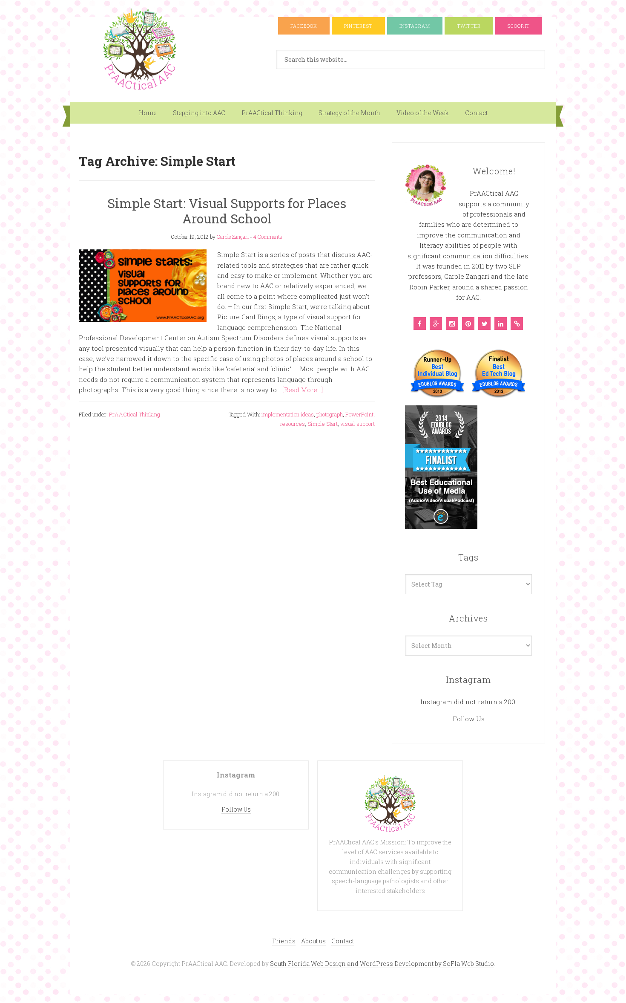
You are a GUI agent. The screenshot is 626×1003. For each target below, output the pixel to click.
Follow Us (469, 718)
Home (148, 113)
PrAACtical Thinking (271, 113)
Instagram (414, 26)
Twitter (469, 26)
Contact (476, 113)
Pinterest (358, 26)
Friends (284, 941)
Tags (468, 557)
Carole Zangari (233, 236)
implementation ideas (287, 414)
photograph (329, 414)
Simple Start (322, 424)
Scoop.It (519, 26)
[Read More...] (302, 389)
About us (313, 941)
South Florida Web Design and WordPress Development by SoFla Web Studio (382, 964)
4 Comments (267, 236)
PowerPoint (359, 414)
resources (292, 424)
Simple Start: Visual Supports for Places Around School (226, 211)
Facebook (303, 26)
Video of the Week (422, 113)
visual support (357, 424)
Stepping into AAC (199, 113)
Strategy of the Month (349, 113)
